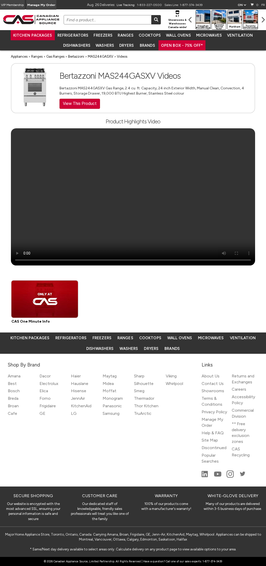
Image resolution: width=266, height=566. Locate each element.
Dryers (126, 45)
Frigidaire (47, 405)
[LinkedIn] (205, 476)
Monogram (113, 398)
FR (263, 5)
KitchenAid (81, 405)
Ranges (126, 35)
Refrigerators (73, 35)
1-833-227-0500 (149, 5)
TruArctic (142, 413)
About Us (211, 376)
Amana (14, 376)
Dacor (45, 376)
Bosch (14, 390)
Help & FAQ (213, 432)
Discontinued (214, 447)
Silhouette (144, 383)
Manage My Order (41, 5)
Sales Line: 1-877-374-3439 (183, 5)
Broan (13, 405)
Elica (43, 390)
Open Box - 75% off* (182, 45)
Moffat (109, 390)
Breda (13, 398)
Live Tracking (126, 5)
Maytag (110, 376)
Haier (76, 376)
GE (42, 413)
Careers (239, 389)
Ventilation (240, 35)
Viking (171, 376)
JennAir (78, 398)
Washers (105, 45)
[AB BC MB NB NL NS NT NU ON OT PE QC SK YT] (242, 5)
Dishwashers (76, 45)
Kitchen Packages (32, 35)
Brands (147, 45)
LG (74, 413)
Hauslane (79, 383)
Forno (45, 398)
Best (12, 383)
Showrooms (213, 390)
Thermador (144, 398)
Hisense (78, 390)
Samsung (111, 413)
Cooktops (150, 35)
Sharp (139, 376)
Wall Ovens (178, 35)
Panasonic (112, 405)
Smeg (139, 390)
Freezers (103, 35)
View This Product (80, 103)
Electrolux (48, 383)
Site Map (210, 440)
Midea (108, 383)
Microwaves (209, 35)
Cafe (12, 413)
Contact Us (213, 383)
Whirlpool (174, 383)
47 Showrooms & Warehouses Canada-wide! (177, 21)
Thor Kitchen (146, 405)
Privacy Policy (214, 411)
